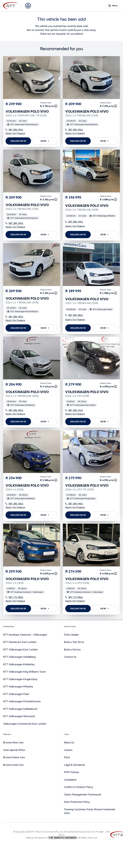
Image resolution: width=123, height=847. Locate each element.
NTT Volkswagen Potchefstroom (22, 701)
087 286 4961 (75, 503)
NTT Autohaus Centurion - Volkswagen (25, 634)
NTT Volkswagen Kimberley (19, 664)
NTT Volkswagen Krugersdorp (20, 679)
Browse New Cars (13, 742)
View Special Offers (14, 749)
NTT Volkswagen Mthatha (18, 686)
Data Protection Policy (77, 801)
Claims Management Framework (82, 794)
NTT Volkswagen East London (20, 649)
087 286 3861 (75, 315)
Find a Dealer (71, 634)
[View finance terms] (56, 106)
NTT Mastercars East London (19, 641)
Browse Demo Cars (14, 757)
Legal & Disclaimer (74, 764)
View (43, 141)
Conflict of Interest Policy (78, 787)
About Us (69, 742)
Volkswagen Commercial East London (24, 723)
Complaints (70, 779)
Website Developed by (51, 837)
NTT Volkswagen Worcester (19, 716)
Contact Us (70, 656)
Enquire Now (18, 141)
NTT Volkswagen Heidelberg (19, 656)
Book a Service (72, 649)
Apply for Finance (15, 133)
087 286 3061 (16, 410)
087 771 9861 (16, 597)
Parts (67, 757)
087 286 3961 (16, 129)
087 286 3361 (75, 221)
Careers (68, 749)
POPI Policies (71, 772)
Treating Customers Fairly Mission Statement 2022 (89, 811)
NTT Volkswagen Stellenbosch (20, 708)
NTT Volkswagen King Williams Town (24, 671)
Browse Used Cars (13, 764)
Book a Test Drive (74, 641)
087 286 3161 (75, 410)
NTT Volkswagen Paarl (16, 694)
